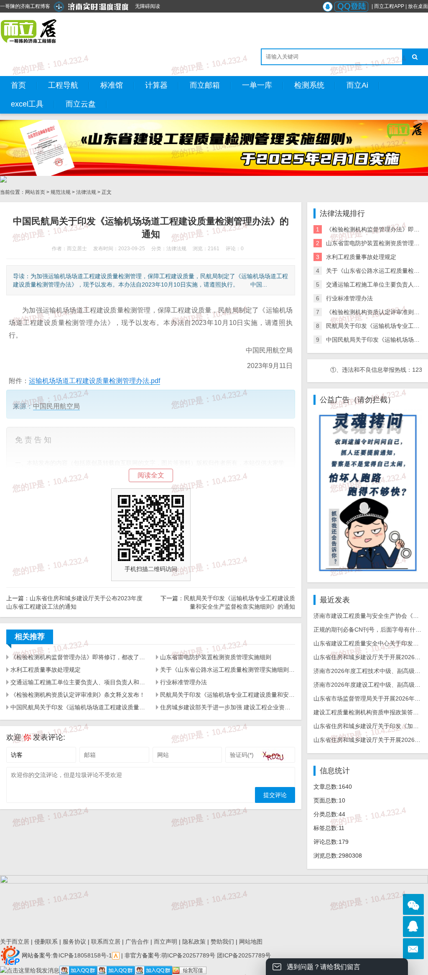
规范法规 (61, 192)
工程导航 (63, 85)
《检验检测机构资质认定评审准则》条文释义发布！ (77, 694)
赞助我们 (222, 941)
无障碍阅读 (147, 6)
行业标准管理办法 (183, 682)
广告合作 (137, 941)
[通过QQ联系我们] (413, 926)
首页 (18, 85)
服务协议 (74, 941)
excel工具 (27, 104)
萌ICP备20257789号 (188, 955)
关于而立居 (14, 941)
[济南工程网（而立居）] (29, 31)
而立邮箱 (205, 85)
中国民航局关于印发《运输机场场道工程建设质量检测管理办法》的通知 (78, 707)
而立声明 (165, 941)
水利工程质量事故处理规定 (45, 669)
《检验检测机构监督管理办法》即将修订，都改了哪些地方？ (78, 657)
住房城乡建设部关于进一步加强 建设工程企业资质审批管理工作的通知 (228, 707)
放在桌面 (418, 6)
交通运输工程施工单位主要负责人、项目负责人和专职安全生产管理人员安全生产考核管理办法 (78, 682)
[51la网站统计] (116, 955)
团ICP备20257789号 (243, 955)
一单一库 (257, 85)
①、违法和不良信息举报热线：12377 (361, 369)
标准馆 (111, 85)
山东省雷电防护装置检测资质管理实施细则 (215, 657)
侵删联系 (46, 941)
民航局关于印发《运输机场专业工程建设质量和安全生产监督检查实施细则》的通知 (228, 694)
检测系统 (309, 85)
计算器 (156, 85)
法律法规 (86, 192)
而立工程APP (389, 6)
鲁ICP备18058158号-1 (82, 955)
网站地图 (250, 941)
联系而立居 (105, 941)
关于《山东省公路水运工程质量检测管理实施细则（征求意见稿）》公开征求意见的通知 (228, 669)
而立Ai (357, 85)
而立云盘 (81, 104)
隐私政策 (194, 941)
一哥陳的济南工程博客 (25, 6)
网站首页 (35, 192)
